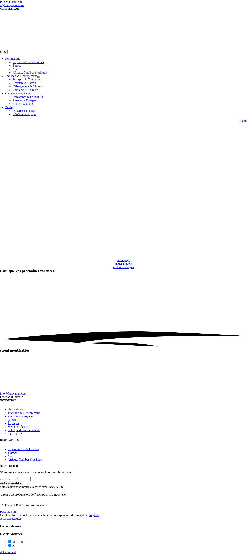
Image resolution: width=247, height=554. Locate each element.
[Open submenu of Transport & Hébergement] (38, 77)
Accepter (6, 518)
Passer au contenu (11, 1)
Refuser (16, 518)
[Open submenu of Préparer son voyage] (31, 94)
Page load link (8, 511)
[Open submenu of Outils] (13, 108)
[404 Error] (123, 256)
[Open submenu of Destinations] (21, 59)
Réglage (94, 515)
